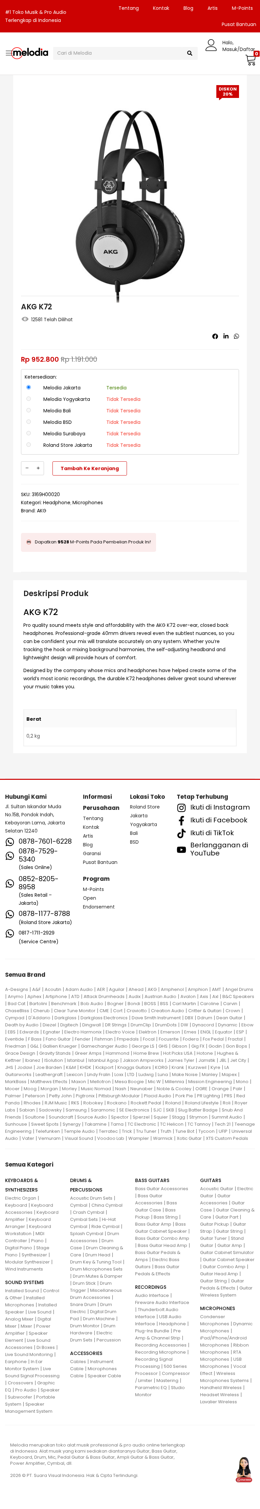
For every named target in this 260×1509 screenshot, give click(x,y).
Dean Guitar (229, 1018)
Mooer (12, 1088)
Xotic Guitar (189, 1138)
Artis (213, 8)
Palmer (13, 1096)
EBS (12, 1032)
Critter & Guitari (204, 1010)
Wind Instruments (24, 1269)
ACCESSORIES (86, 1353)
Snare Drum (83, 1304)
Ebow (247, 1025)
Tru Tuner (146, 1131)
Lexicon (75, 1074)
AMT (216, 989)
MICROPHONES (217, 1308)
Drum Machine (99, 1318)
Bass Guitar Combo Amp (162, 1238)
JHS (9, 1067)
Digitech (69, 1025)
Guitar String (229, 1231)
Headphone (56, 502)
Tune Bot (184, 1131)
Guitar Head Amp (219, 1274)
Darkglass (66, 1018)
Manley (210, 1074)
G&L (34, 1046)
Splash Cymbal (86, 1233)
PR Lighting (208, 1096)
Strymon (198, 1117)
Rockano (117, 1103)
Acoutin (53, 989)
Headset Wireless (219, 1394)
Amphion (198, 989)
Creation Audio (167, 1010)
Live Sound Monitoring (29, 1354)
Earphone (16, 1361)
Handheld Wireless (221, 1387)
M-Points (242, 8)
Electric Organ (20, 1198)
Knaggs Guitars (134, 1067)
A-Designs (16, 989)
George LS (143, 1046)
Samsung (76, 1110)
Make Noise (185, 1074)
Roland (173, 1103)
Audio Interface (152, 1295)
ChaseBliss (17, 1010)
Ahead (136, 989)
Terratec (108, 1131)
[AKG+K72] (226, 336)
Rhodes (32, 1103)
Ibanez (32, 1060)
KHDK (85, 1067)
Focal (149, 1039)
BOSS (150, 1003)
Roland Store (145, 806)
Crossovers (20, 1383)
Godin (215, 1046)
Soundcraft (61, 1117)
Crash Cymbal (88, 1212)
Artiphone (56, 996)
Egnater (51, 1032)
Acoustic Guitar (216, 1188)
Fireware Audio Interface (162, 1302)
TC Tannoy (199, 1124)
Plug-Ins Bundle (152, 1331)
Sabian (27, 1110)
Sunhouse (16, 1124)
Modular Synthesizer (27, 1262)
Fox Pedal (213, 1039)
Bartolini (38, 1003)
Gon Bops (236, 1046)
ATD (75, 996)
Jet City (238, 1060)
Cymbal (78, 1205)
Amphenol (172, 989)
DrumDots (166, 1025)
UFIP (223, 1131)
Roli (227, 1103)
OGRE (201, 1088)
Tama (117, 1124)
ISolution (53, 1060)
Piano (37, 1240)
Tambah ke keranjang (90, 468)
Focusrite (169, 1039)
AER (101, 989)
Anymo (15, 996)
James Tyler (181, 1060)
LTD (130, 1074)
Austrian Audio (160, 996)
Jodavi (24, 1067)
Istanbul (75, 1060)
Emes (190, 1032)
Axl (215, 996)
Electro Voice (120, 1032)
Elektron (147, 1032)
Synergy (72, 1124)
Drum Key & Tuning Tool (96, 1262)
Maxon (78, 1081)
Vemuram (49, 1138)
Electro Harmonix (83, 1032)
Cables (78, 1361)
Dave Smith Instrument (156, 1018)
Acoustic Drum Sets (91, 1198)
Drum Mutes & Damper (98, 1276)
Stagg (178, 1117)
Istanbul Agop (103, 1060)
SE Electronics (134, 1110)
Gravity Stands (55, 1053)
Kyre (215, 1067)
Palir (237, 1088)
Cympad (14, 1018)
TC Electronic (142, 1124)
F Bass (35, 1039)
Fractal (235, 1039)
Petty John (60, 1096)
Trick (127, 1131)
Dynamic (227, 1025)
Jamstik (206, 1060)
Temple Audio (79, 1131)
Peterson (35, 1096)
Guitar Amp (229, 1245)
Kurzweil (197, 1067)
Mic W (154, 1081)
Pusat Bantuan (100, 862)
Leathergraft (49, 1074)
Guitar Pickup (214, 1224)
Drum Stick (84, 1283)
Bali (134, 833)
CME (104, 1010)
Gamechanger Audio (104, 1046)
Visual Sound (79, 1138)
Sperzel (141, 1117)
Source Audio (92, 1117)
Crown (232, 1010)
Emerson (170, 1032)
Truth (165, 1131)
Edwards (29, 1032)
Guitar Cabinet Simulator (227, 1252)
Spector (120, 1117)
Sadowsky (50, 1110)
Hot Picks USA (178, 1053)
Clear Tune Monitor (74, 1010)
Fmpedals (128, 1039)
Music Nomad (96, 1088)
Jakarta (139, 815)
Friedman (15, 1046)
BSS (164, 1003)
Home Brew (146, 1053)
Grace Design (20, 1053)
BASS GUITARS (152, 1180)
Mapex (229, 1074)
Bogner (115, 1003)
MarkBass (15, 1081)
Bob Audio (92, 1003)
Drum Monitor (85, 1326)
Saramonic (103, 1110)
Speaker (50, 1390)
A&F (36, 989)
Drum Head (97, 1255)
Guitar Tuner (213, 1238)
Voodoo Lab (110, 1138)
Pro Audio (26, 1390)
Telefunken (48, 1131)
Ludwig (146, 1074)
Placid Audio (157, 1096)
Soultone (35, 1117)
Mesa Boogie (129, 1081)
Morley (69, 1088)
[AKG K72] (215, 336)
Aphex (34, 996)
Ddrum (204, 1018)
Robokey (93, 1103)
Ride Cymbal (105, 1226)
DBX (189, 1018)
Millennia (174, 1081)
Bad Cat (16, 1003)
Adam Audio (79, 989)
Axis (204, 996)
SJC (157, 1110)
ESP (240, 1032)
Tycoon (206, 1131)
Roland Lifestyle (202, 1103)
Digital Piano (18, 1248)
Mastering (167, 1380)
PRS (228, 1096)
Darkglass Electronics (104, 1018)
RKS (75, 1103)
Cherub (41, 1010)
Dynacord (203, 1025)
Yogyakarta (143, 824)
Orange (220, 1088)
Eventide (14, 1039)
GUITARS (210, 1180)
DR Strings (116, 1025)
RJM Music (56, 1103)
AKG (41, 510)
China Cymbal (107, 1205)
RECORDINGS (150, 1287)
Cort (118, 1010)
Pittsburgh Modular (119, 1096)
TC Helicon (171, 1124)
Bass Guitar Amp (153, 1224)
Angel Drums (239, 989)
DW (184, 1025)
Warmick (163, 1138)
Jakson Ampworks (143, 1060)
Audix (134, 996)
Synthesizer (34, 1255)
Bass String (166, 1217)
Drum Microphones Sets (96, 1269)
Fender (82, 1039)
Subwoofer (20, 1397)
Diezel (49, 1025)
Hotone (205, 1053)
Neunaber (141, 1088)
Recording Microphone (160, 1352)
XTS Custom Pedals (227, 1138)
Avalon (188, 996)
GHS (163, 1046)
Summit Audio (227, 1117)
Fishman (103, 1039)
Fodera (191, 1039)
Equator (223, 1032)
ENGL (205, 1032)
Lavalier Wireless (218, 1402)
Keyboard (16, 1205)
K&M (71, 1067)
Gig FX (197, 1046)
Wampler (138, 1138)
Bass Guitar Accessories (161, 1188)
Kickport (104, 1067)
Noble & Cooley (174, 1088)
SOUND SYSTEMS (24, 1282)
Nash (120, 1088)
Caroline (209, 1003)
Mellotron (100, 1081)
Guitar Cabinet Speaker (229, 1259)
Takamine (96, 1124)
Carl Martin (184, 1003)
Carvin (230, 1003)
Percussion (108, 1340)
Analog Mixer (19, 1319)
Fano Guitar (58, 1039)
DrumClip (141, 1025)
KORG (161, 1067)
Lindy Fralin (98, 1074)
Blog (188, 8)
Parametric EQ (151, 1387)
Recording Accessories (161, 1345)
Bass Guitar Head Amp (162, 1245)
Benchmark (64, 1003)
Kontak (161, 8)
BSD (134, 842)
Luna (163, 1074)
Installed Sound (22, 1290)
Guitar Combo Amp (224, 1266)
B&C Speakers (238, 996)
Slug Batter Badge (198, 1110)
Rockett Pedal (146, 1103)
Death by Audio (22, 1025)
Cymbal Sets (84, 1219)
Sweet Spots (45, 1124)
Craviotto (137, 1010)
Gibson (179, 1046)
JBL (222, 1060)
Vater (28, 1138)
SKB (170, 1110)
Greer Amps (88, 1053)
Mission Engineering (210, 1081)
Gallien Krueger (60, 1046)
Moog (30, 1088)
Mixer (26, 1326)
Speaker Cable (104, 1376)
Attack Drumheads (104, 996)
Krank (178, 1067)
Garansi (92, 853)
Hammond (117, 1053)
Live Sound (39, 1312)
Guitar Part (226, 1217)
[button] (250, 59)
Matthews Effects (48, 1081)
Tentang (128, 8)
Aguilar (117, 989)
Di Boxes (46, 1347)
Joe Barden (49, 1067)
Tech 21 (223, 1124)
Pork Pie (184, 1096)
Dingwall (91, 1025)
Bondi (134, 1003)
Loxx (118, 1074)
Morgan (49, 1088)
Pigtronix (85, 1096)
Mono (242, 1081)
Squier (161, 1117)
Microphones (87, 502)
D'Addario (39, 1018)
